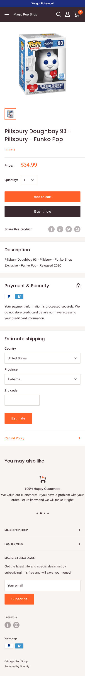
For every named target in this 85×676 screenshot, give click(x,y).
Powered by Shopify (17, 666)
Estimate (18, 418)
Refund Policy (14, 438)
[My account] (67, 14)
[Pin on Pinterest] (60, 229)
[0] (77, 14)
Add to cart (42, 197)
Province (11, 369)
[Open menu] (7, 14)
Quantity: (11, 180)
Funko (10, 150)
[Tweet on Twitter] (69, 229)
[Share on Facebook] (51, 229)
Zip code (11, 390)
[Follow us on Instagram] (16, 625)
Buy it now (42, 211)
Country (10, 348)
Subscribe (19, 599)
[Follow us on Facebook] (8, 625)
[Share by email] (77, 229)
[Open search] (58, 14)
